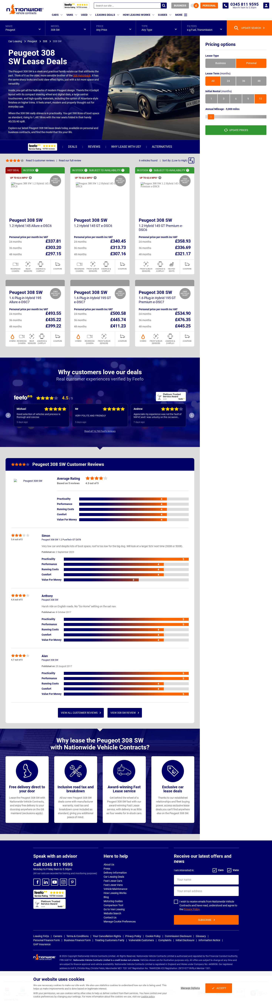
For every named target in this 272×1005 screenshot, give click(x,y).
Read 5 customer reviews (40, 160)
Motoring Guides (113, 901)
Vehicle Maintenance (115, 888)
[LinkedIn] (45, 882)
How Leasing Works (115, 893)
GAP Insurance (42, 944)
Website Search (112, 913)
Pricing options (220, 44)
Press (107, 868)
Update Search (251, 27)
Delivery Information (115, 872)
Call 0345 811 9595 (53, 864)
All (212, 81)
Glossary (201, 936)
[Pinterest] (72, 882)
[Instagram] (63, 882)
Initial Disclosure (185, 940)
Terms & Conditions (77, 936)
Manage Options (190, 987)
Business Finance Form (77, 940)
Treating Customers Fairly (109, 940)
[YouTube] (54, 882)
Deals (72, 146)
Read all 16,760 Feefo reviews (100, 431)
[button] (22, 28)
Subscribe (204, 919)
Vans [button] (69, 14)
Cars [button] (55, 14)
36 (243, 81)
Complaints (164, 940)
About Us (109, 864)
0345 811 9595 (226, 6)
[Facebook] (36, 882)
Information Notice (209, 940)
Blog (106, 897)
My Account (266, 6)
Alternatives (162, 146)
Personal (209, 5)
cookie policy (148, 996)
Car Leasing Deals (114, 876)
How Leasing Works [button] (136, 14)
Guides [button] (162, 14)
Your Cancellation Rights (107, 936)
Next (192, 415)
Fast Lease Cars (113, 880)
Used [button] (84, 14)
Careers (57, 936)
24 (228, 81)
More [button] (178, 14)
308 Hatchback (82, 75)
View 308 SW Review (123, 712)
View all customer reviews (79, 712)
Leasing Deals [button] (105, 14)
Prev (8, 415)
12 (260, 98)
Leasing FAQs (41, 936)
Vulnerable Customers (141, 940)
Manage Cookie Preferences (120, 921)
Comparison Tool (113, 905)
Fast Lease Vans (113, 884)
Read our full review (70, 160)
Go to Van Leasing (114, 909)
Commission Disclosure (178, 936)
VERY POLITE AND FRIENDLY (90, 415)
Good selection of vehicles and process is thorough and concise (38, 415)
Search (164, 6)
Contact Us (110, 917)
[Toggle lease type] (195, 5)
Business (180, 5)
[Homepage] (24, 9)
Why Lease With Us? (126, 146)
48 (259, 81)
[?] (36, 170)
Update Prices (238, 130)
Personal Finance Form (46, 940)
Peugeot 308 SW (26, 220)
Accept (221, 988)
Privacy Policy (191, 909)
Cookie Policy (153, 936)
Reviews (94, 146)
